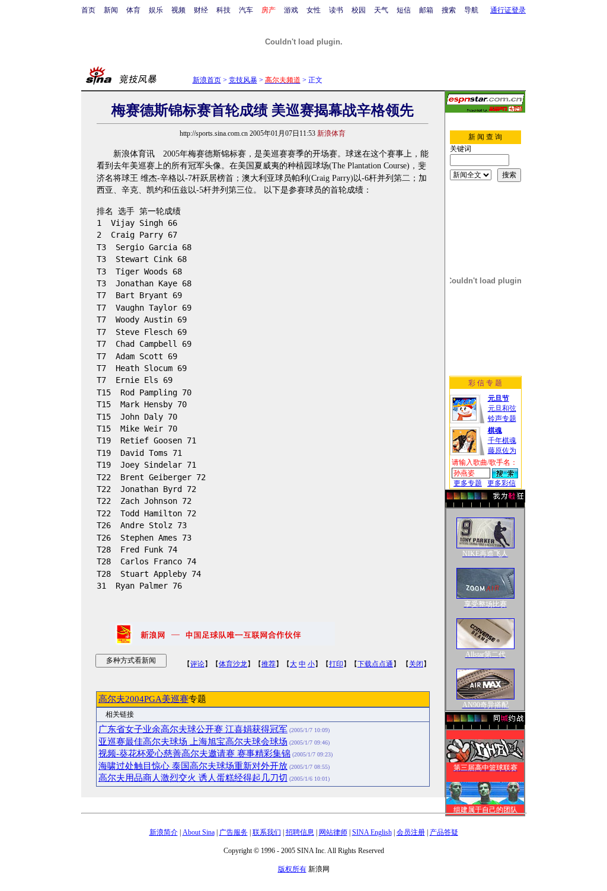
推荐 (268, 664)
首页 (88, 10)
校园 (359, 10)
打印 (336, 664)
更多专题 (467, 483)
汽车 (246, 10)
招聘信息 (300, 832)
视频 (178, 10)
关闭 (416, 664)
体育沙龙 (233, 664)
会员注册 (411, 832)
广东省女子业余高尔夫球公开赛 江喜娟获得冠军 (192, 729)
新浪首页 (207, 80)
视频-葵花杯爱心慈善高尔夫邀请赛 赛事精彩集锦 (194, 753)
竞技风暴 (243, 80)
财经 (201, 10)
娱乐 (156, 10)
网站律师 (333, 832)
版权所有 (292, 869)
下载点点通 (375, 664)
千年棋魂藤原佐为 (502, 440)
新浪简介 (163, 832)
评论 (197, 664)
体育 (133, 10)
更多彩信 (501, 483)
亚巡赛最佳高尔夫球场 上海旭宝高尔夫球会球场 (192, 741)
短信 (404, 10)
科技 (223, 10)
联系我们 (267, 832)
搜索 (449, 10)
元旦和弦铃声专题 (502, 408)
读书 (336, 10)
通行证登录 (508, 10)
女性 (313, 10)
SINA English (372, 832)
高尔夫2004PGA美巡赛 (143, 699)
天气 (381, 10)
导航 (471, 10)
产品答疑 (444, 832)
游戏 (291, 10)
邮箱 (426, 10)
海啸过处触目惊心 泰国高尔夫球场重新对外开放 (192, 766)
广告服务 (233, 832)
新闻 (111, 10)
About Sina (199, 832)
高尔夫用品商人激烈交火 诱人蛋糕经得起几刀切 (192, 778)
